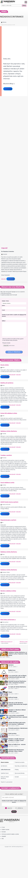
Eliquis (10, 692)
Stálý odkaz (3, 278)
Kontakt (17, 777)
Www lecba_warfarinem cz (8, 619)
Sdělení (3, 320)
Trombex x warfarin (6, 455)
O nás (3, 827)
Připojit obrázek (6, 343)
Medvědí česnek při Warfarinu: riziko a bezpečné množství (17, 681)
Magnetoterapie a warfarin (8, 520)
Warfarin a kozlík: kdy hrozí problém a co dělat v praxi (16, 739)
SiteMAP (4, 836)
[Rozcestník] (26, 2)
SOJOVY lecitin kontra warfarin (9, 502)
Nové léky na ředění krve (21, 766)
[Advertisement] (14, 40)
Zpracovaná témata (19, 773)
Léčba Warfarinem (5, 769)
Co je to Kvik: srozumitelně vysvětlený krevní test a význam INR (17, 717)
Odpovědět (8, 88)
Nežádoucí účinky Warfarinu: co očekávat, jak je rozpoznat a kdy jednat (17, 654)
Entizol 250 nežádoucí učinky (9, 413)
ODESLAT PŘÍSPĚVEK (14, 352)
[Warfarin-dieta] (8, 3)
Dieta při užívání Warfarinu (5, 777)
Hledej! (24, 5)
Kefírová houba (12, 697)
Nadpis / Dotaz (5, 301)
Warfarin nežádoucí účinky (8, 591)
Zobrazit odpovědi (11, 374)
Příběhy (17, 769)
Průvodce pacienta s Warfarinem (17, 728)
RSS (3, 838)
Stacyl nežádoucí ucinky (7, 482)
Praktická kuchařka (19, 762)
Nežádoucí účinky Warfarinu (9, 431)
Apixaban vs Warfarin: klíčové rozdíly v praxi (17, 710)
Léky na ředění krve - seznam (17, 744)
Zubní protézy (12, 733)
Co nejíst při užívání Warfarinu (17, 687)
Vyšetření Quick (5, 773)
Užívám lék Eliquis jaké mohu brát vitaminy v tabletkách (16, 723)
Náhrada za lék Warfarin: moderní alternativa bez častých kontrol (17, 704)
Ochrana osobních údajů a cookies (10, 834)
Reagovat (10, 278)
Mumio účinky (5, 365)
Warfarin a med (23, 641)
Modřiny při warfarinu (7, 383)
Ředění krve (11, 670)
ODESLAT (14, 811)
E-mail (3, 310)
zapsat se (9, 808)
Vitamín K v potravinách (7, 782)
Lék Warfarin (4, 766)
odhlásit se (20, 808)
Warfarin (11, 665)
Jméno (3, 305)
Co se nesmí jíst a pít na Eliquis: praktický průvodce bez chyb (17, 676)
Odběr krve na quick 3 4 (6, 641)
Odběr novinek (5, 829)
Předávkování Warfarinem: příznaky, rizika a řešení (16, 750)
